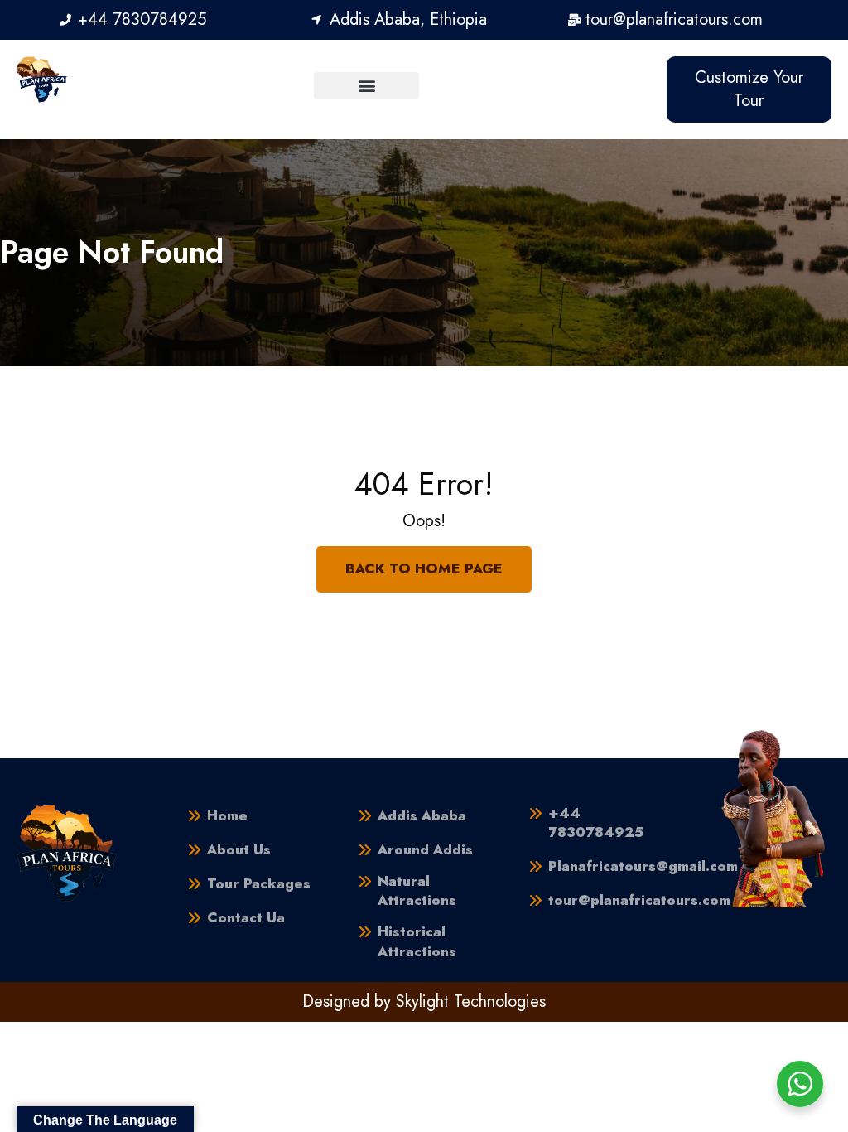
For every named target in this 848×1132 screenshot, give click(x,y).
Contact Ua (246, 917)
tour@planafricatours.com (639, 900)
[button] (366, 85)
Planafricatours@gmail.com (643, 866)
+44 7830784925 (595, 823)
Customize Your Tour (749, 89)
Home (227, 815)
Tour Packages (259, 883)
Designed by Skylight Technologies (424, 1001)
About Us (239, 849)
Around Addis (425, 849)
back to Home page (424, 568)
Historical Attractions (417, 941)
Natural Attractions (417, 891)
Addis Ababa (422, 815)
